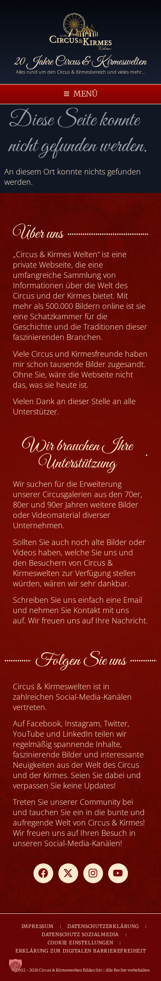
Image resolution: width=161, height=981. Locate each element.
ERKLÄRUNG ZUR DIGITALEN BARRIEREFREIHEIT (80, 951)
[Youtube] (118, 873)
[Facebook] (43, 873)
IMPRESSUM (37, 926)
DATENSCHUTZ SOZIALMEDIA (80, 934)
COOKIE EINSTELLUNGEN (80, 943)
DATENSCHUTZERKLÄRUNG (103, 926)
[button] (80, 94)
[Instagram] (93, 873)
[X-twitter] (68, 873)
